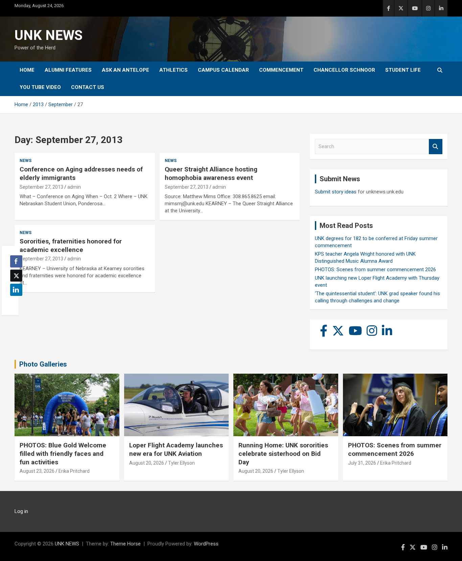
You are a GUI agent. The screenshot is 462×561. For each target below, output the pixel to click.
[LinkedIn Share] (16, 290)
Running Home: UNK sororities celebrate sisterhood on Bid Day (283, 453)
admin (74, 187)
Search (435, 146)
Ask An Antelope (125, 70)
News (25, 160)
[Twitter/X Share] (16, 276)
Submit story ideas (335, 192)
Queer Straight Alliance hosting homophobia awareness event (211, 173)
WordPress (206, 544)
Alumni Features (68, 70)
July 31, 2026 (362, 463)
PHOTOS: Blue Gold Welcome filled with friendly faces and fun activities (63, 453)
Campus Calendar (223, 70)
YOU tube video (40, 87)
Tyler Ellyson (181, 463)
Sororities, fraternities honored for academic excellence (71, 245)
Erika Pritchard (74, 471)
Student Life (403, 70)
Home (27, 70)
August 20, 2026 (146, 463)
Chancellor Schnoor (344, 70)
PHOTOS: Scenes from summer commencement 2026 (375, 269)
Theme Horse (125, 544)
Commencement (281, 70)
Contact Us (87, 87)
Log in (21, 511)
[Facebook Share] (16, 261)
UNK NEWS (49, 35)
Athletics (173, 70)
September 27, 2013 (41, 187)
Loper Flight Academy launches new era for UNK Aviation (176, 449)
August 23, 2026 (37, 471)
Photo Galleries (43, 364)
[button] (14, 303)
